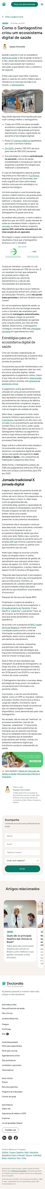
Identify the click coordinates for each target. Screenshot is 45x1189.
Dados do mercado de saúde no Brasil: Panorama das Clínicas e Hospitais (21, 774)
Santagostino (17, 85)
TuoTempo (34, 175)
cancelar (6, 226)
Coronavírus (7, 420)
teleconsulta (36, 378)
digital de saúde (9, 57)
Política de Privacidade (19, 1171)
